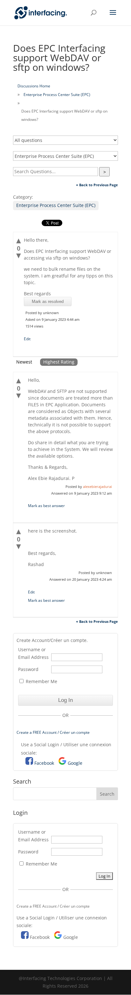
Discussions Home (33, 86)
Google (75, 763)
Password (28, 669)
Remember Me (40, 681)
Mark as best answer (46, 505)
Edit (27, 338)
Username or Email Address (33, 653)
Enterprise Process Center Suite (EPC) (57, 94)
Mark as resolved (48, 301)
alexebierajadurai (97, 486)
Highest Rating (58, 362)
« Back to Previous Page (97, 184)
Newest (24, 362)
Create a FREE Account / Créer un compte (53, 732)
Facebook (44, 763)
